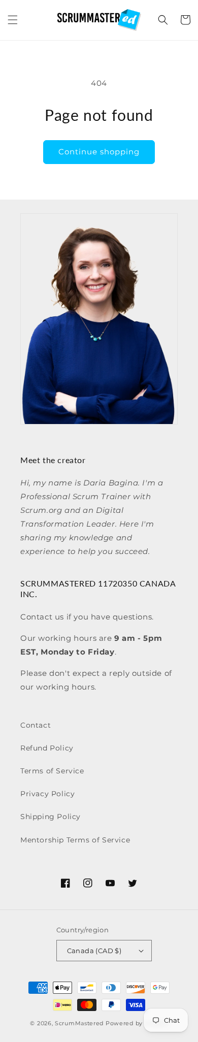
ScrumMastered (79, 1023)
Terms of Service (52, 770)
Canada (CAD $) (94, 951)
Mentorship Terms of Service (75, 839)
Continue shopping (99, 151)
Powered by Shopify (137, 1023)
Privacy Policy (47, 793)
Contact (35, 725)
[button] (13, 20)
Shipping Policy (50, 816)
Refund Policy (47, 748)
